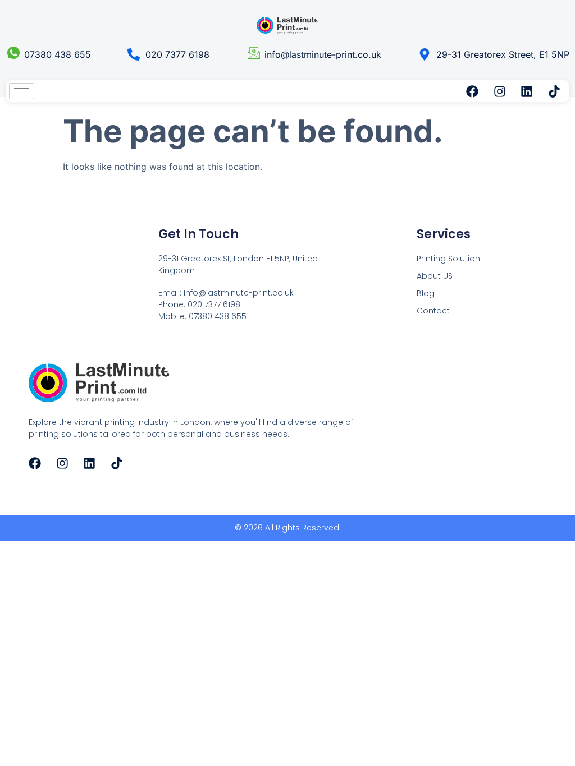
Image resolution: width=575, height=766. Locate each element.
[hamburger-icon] (21, 91)
